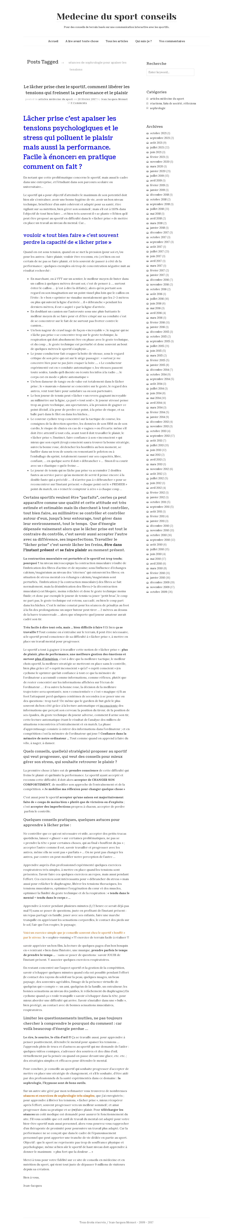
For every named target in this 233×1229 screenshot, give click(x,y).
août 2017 (156, 246)
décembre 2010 (159, 525)
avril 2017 (156, 261)
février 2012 (157, 492)
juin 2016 (155, 303)
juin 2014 (155, 393)
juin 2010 (156, 554)
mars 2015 (156, 355)
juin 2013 (155, 450)
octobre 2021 (158, 133)
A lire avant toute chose (82, 41)
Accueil (53, 41)
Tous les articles (117, 41)
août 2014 (156, 383)
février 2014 (157, 412)
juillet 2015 (157, 346)
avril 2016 (156, 313)
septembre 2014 (160, 379)
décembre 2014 (159, 369)
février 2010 (157, 573)
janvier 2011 (157, 521)
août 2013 (156, 440)
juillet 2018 (157, 209)
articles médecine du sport (55, 99)
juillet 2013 (157, 445)
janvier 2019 (157, 190)
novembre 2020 (159, 161)
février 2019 (157, 185)
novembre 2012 (159, 469)
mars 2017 (156, 265)
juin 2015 (156, 350)
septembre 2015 (160, 341)
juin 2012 (155, 483)
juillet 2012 (157, 478)
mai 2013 (155, 454)
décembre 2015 (159, 331)
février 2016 (157, 322)
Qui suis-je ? (143, 41)
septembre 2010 (160, 539)
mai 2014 (155, 398)
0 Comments (79, 103)
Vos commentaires (172, 41)
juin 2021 (155, 152)
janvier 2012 (157, 497)
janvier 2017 (157, 275)
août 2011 (156, 511)
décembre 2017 (159, 232)
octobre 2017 (158, 237)
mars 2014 (156, 407)
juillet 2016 (157, 298)
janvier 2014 (157, 417)
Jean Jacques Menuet (114, 99)
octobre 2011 (158, 502)
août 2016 (156, 294)
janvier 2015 (157, 365)
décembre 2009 (159, 582)
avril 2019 (156, 180)
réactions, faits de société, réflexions (173, 103)
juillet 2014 (157, 388)
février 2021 (157, 157)
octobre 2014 (158, 374)
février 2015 (157, 360)
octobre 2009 (158, 592)
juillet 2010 (157, 549)
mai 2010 (155, 558)
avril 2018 (156, 218)
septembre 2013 (160, 435)
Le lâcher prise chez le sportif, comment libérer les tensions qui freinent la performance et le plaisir (77, 90)
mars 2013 (156, 464)
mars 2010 (156, 568)
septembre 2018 (160, 204)
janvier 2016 (157, 327)
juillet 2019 (157, 175)
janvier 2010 (157, 577)
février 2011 (157, 516)
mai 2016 (155, 308)
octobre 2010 (158, 535)
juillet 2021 (157, 147)
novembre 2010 (159, 530)
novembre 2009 (159, 587)
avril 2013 (156, 459)
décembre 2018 (159, 194)
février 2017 (157, 270)
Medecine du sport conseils (117, 16)
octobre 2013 (158, 431)
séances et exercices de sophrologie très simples (58, 1095)
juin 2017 (155, 256)
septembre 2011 (159, 506)
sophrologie (157, 108)
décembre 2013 (159, 421)
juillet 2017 (157, 251)
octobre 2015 (158, 336)
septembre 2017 (160, 242)
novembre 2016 (159, 284)
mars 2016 (156, 317)
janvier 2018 (157, 227)
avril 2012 (156, 487)
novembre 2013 (159, 426)
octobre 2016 (158, 289)
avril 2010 (156, 563)
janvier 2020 (157, 171)
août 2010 (156, 544)
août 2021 (156, 142)
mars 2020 (156, 166)
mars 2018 (156, 223)
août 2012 (156, 473)
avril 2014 (156, 402)
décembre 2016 (159, 279)
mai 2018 (155, 213)
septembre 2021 (160, 138)
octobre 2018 (158, 199)
